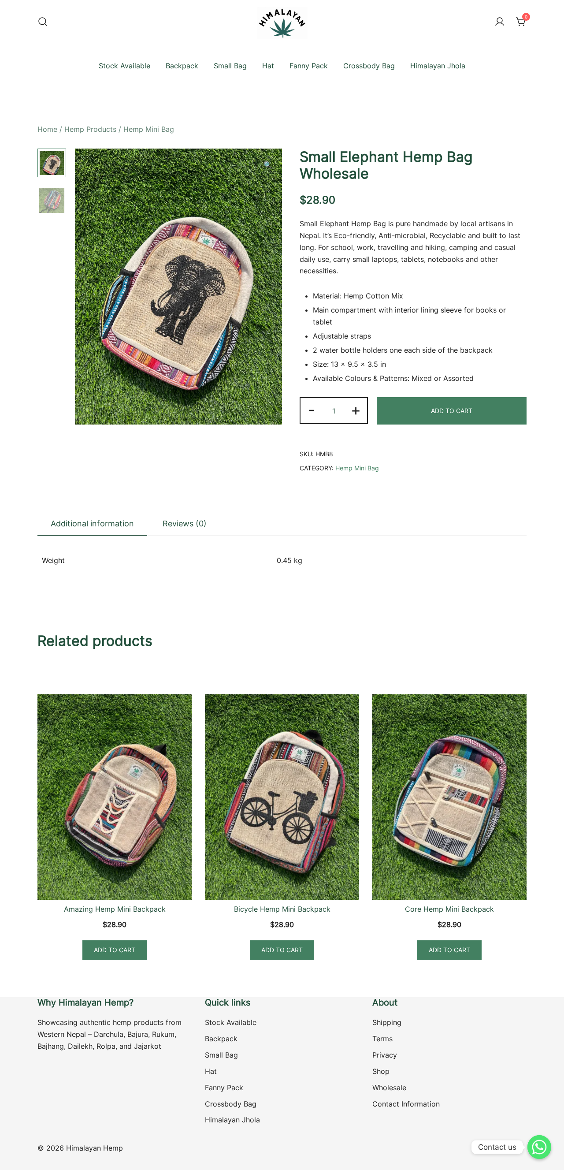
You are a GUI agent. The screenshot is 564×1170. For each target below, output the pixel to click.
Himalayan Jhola (437, 65)
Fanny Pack (308, 65)
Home (47, 129)
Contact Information (406, 1103)
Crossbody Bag (369, 65)
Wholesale (389, 1087)
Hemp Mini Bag (148, 129)
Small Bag (230, 65)
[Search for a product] (42, 22)
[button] (267, 165)
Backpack (182, 65)
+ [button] (356, 409)
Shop (381, 1071)
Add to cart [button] (114, 950)
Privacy (384, 1055)
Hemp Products (90, 129)
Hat (268, 65)
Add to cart (451, 410)
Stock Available (124, 65)
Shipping (386, 1022)
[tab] (92, 524)
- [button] (311, 409)
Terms (382, 1038)
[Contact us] (539, 1147)
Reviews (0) (185, 523)
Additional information (92, 523)
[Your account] (499, 22)
